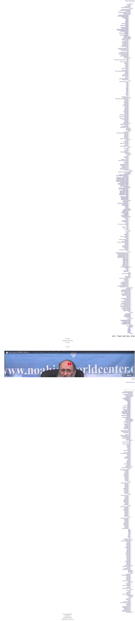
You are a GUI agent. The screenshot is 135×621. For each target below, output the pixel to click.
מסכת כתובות (126, 112)
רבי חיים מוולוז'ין (127, 153)
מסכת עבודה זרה (125, 119)
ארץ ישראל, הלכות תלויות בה (125, 298)
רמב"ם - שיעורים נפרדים (124, 138)
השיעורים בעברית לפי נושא (126, 9)
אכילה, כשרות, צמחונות (124, 52)
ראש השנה (126, 243)
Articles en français (127, 173)
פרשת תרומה (126, 489)
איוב (127, 95)
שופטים (127, 88)
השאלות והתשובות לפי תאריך (125, 290)
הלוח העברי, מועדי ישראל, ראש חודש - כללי (121, 59)
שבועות (127, 66)
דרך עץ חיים (126, 150)
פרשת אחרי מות (125, 500)
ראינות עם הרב (125, 228)
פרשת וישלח (126, 477)
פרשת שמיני (126, 498)
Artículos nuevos (125, 211)
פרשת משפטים (125, 488)
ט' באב (127, 69)
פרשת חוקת (126, 512)
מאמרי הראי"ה (125, 162)
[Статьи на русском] (123, 200)
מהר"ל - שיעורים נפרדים (124, 146)
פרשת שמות (126, 483)
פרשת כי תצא (126, 523)
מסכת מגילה (126, 110)
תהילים (127, 94)
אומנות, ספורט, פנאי (125, 54)
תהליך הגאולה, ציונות (124, 221)
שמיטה (127, 223)
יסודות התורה (126, 217)
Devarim (126, 22)
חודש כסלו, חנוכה (125, 75)
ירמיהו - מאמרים (125, 263)
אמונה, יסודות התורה (125, 39)
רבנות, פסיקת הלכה (125, 126)
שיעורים (131, 8)
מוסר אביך (126, 161)
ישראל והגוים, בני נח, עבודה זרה (123, 224)
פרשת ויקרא (126, 496)
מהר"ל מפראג (128, 139)
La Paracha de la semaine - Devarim (122, 181)
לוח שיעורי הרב (127, 11)
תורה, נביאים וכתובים (129, 466)
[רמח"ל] (127, 147)
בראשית (127, 82)
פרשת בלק (126, 513)
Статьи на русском (127, 200)
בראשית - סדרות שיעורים (124, 469)
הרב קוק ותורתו (127, 277)
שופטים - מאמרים (125, 259)
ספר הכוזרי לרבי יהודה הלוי (126, 273)
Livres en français (127, 314)
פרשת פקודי (126, 493)
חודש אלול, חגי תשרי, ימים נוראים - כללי (121, 71)
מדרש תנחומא (126, 101)
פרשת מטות (126, 515)
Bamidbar (126, 21)
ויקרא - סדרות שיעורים (124, 495)
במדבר (127, 85)
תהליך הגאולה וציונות (124, 45)
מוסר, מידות (126, 40)
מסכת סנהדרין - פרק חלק (124, 118)
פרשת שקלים (128, 461)
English (129, 329)
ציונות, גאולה (128, 297)
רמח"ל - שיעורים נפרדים (124, 151)
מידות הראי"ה (126, 280)
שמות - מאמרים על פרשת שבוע (123, 254)
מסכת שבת (126, 103)
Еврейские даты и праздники (123, 203)
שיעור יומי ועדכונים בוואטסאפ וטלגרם (124, 12)
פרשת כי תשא (126, 491)
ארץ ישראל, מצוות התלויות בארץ (123, 48)
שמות (127, 83)
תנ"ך (129, 80)
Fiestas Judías (126, 213)
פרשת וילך (126, 526)
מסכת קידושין (126, 115)
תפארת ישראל (126, 141)
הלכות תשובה (126, 135)
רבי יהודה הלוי (130, 572)
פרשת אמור (126, 502)
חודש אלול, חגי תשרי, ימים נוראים (122, 242)
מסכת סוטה (126, 113)
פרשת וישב (126, 478)
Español (129, 331)
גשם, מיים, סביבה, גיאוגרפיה (125, 436)
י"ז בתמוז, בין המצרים (124, 68)
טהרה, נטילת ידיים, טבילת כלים (125, 305)
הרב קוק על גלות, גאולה (124, 284)
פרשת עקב (126, 520)
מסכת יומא (126, 106)
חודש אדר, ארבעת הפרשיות (123, 249)
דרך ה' (129, 591)
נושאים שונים (126, 56)
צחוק (127, 227)
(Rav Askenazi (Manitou (126, 417)
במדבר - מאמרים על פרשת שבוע (123, 256)
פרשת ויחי (126, 480)
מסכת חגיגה (128, 554)
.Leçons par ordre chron (126, 398)
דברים (127, 86)
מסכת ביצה (126, 108)
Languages (130, 326)
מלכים (127, 90)
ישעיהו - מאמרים (125, 262)
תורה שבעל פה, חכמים (126, 123)
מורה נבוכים (126, 137)
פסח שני (127, 64)
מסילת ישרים (126, 148)
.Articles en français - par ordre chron (122, 175)
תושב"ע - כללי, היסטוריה (124, 124)
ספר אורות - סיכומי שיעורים (123, 278)
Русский (128, 330)
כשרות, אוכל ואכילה (127, 304)
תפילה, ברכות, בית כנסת (126, 295)
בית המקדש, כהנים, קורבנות (123, 49)
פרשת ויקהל (126, 492)
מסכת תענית (126, 109)
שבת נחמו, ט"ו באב (125, 70)
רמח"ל (129, 147)
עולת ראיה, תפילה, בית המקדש (123, 160)
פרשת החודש (128, 465)
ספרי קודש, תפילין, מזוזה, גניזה (125, 306)
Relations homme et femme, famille (122, 29)
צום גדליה (126, 244)
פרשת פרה (128, 464)
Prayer (127, 195)
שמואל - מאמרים (125, 260)
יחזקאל (129, 535)
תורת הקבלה (126, 271)
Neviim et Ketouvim (124, 23)
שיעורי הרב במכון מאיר (126, 13)
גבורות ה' (126, 140)
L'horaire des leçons (125, 16)
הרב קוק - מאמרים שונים (124, 286)
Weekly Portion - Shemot (124, 191)
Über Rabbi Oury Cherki (126, 323)
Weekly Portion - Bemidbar (123, 193)
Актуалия (126, 206)
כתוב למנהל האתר (127, 6)
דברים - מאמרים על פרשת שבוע (123, 257)
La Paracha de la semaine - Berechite (122, 177)
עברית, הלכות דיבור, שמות (126, 293)
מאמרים (131, 170)
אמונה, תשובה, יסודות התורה (125, 291)
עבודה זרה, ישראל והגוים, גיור (125, 301)
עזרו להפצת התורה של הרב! (67, 614)
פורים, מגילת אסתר (125, 79)
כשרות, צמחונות (127, 434)
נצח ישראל (126, 142)
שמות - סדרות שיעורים (124, 482)
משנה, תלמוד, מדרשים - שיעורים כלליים (121, 98)
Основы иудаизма (125, 205)
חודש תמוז (126, 67)
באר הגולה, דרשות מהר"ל (124, 143)
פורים (127, 250)
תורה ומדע (126, 218)
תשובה (127, 219)
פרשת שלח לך (126, 510)
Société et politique (125, 28)
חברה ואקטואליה (125, 220)
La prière (126, 26)
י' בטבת (127, 76)
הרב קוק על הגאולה (125, 167)
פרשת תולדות (126, 475)
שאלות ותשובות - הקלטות (124, 55)
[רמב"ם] (129, 573)
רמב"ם (129, 274)
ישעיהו (127, 91)
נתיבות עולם (126, 145)
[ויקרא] (128, 494)
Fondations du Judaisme (124, 182)
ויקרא (127, 84)
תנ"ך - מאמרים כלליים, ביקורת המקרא (122, 252)
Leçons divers (126, 35)
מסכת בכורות (126, 122)
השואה (127, 225)
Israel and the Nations (124, 198)
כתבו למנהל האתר (67, 615)
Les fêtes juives (125, 17)
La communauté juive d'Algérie (123, 184)
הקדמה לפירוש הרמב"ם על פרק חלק (122, 132)
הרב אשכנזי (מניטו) (127, 169)
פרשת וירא (126, 473)
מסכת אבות (126, 120)
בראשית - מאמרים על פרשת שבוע (122, 253)
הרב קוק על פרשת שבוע (124, 164)
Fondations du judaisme (124, 25)
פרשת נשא (126, 508)
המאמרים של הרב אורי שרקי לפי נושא (124, 171)
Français (129, 328)
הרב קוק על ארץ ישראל (126, 610)
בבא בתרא (126, 117)
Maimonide (126, 32)
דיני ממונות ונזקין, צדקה (126, 307)
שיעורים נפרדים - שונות (126, 38)
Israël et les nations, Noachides (123, 183)
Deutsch (129, 332)
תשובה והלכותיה (125, 42)
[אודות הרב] (128, 318)
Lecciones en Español (126, 37)
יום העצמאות (126, 63)
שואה (127, 47)
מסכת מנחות (126, 121)
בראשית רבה (126, 99)
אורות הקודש (126, 156)
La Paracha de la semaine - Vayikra (122, 179)
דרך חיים (126, 144)
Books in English (127, 315)
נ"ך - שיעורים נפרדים (124, 96)
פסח (127, 60)
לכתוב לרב (130, 324)
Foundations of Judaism (124, 196)
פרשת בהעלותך (125, 509)
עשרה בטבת (126, 247)
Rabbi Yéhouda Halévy (124, 31)
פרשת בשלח (126, 486)
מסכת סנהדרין (128, 560)
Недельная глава (125, 204)
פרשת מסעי (126, 516)
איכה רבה (126, 100)
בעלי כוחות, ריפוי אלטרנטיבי (125, 308)
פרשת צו (126, 497)
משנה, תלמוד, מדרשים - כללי (125, 540)
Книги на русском (127, 316)
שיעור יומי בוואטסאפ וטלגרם (127, 394)
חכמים (127, 269)
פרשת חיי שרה (126, 474)
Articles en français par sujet (123, 174)
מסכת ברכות (126, 102)
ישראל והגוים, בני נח (125, 46)
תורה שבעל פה (125, 270)
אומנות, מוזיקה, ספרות (126, 310)
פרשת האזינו (126, 527)
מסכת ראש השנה (125, 105)
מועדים (129, 230)
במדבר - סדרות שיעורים (124, 506)
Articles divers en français (124, 186)
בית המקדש (126, 222)
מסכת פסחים (126, 104)
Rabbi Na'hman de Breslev (123, 33)
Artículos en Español (126, 209)
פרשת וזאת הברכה (125, 528)
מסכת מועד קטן (127, 553)
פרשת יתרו (126, 487)
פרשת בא (126, 485)
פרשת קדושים (126, 501)
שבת (127, 58)
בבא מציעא (128, 558)
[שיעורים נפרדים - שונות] (124, 421)
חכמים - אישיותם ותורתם (124, 127)
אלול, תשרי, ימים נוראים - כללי (125, 453)
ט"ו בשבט (126, 77)
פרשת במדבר (126, 507)
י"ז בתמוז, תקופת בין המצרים (123, 239)
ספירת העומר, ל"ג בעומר (124, 61)
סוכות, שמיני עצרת (125, 74)
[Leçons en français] (123, 14)
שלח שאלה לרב (127, 288)
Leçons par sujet (127, 397)
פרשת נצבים (126, 525)
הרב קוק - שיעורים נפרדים (126, 611)
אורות (127, 155)
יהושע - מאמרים (125, 258)
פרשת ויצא (126, 476)
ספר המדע (126, 134)
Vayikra (127, 20)
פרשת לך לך (126, 472)
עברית (129, 327)
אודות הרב (130, 318)
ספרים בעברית (128, 313)
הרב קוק (129, 154)
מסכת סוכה (126, 107)
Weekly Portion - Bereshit (124, 190)
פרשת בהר (126, 503)
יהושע (127, 87)
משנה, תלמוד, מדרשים (126, 97)
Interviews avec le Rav (124, 185)
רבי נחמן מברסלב (127, 152)
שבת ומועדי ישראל (127, 57)
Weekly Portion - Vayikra (124, 192)
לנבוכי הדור (126, 163)
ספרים (131, 312)
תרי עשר (126, 93)
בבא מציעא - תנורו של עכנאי (123, 116)
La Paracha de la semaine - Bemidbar (122, 180)
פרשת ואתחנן (126, 519)
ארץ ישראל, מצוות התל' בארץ (125, 430)
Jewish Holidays (125, 189)
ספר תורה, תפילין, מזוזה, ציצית (125, 435)
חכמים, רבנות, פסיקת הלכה (126, 294)
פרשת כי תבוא (126, 524)
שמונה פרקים (126, 131)
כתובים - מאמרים (125, 265)
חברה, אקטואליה (125, 44)
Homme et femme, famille (126, 411)
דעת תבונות (128, 592)
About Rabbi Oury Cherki (126, 321)
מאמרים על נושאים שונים (126, 216)
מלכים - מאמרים (125, 261)
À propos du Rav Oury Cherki (125, 320)
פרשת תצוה (126, 490)
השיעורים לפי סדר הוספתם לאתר (125, 10)
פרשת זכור (128, 462)
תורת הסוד (126, 125)
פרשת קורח (126, 511)
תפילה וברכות (128, 128)
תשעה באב (126, 240)
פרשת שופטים (126, 522)
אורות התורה (126, 157)
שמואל (127, 89)
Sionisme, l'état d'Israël (124, 27)
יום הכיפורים (126, 73)
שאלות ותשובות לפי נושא (126, 289)
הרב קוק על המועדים (125, 282)
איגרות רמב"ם (126, 133)
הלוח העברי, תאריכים (126, 309)
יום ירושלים (126, 65)
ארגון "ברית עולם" (129, 325)
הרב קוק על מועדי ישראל (124, 165)
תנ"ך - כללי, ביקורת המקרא (123, 81)
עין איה (127, 158)
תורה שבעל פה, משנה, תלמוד (125, 266)
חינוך (127, 51)
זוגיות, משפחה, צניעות (124, 50)
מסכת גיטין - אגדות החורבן (124, 114)
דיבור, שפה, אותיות (125, 43)
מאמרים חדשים (127, 172)
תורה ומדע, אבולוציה (125, 41)
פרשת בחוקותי (126, 504)
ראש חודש (126, 231)
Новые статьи (125, 202)
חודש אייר (126, 62)
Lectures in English (127, 36)
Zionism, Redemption (124, 197)
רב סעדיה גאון (128, 129)
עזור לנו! (129, 5)
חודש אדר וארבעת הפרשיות (123, 78)
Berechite (126, 18)
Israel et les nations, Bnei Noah (123, 30)
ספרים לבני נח (128, 317)
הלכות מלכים (126, 136)
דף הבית (131, 3)
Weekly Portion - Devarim (123, 194)
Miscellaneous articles (124, 199)
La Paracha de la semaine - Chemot (122, 178)
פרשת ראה (126, 521)
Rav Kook (128, 416)
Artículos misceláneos (124, 215)
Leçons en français (127, 14)
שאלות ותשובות (129, 287)
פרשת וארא (126, 484)
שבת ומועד (128, 296)
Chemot (127, 19)
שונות (127, 229)
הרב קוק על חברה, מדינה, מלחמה (123, 285)
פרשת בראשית (125, 470)
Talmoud (126, 24)
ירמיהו (129, 534)
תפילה (129, 272)
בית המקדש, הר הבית (126, 299)
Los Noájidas (126, 214)
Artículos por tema (125, 210)
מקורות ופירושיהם (127, 292)
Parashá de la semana (124, 212)
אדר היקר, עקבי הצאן (124, 159)
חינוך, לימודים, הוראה (126, 302)
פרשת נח (126, 471)
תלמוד (127, 268)
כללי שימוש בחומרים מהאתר (125, 7)
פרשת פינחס (126, 514)
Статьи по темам (125, 201)
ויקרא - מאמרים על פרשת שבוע (123, 255)
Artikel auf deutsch (127, 208)
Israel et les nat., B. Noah (126, 412)
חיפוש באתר (128, 4)
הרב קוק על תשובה (125, 166)
